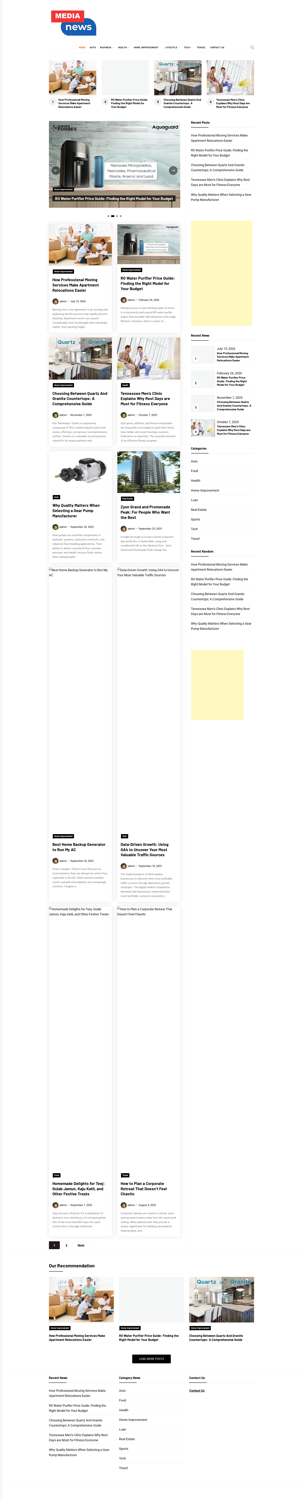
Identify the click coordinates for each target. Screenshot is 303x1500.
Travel (201, 47)
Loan (194, 500)
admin (63, 301)
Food (56, 1175)
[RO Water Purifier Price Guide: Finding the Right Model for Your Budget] (151, 1299)
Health (122, 47)
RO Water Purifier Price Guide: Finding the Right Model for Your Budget (129, 103)
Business (105, 47)
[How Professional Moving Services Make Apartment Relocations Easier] (81, 1299)
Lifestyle (171, 47)
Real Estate (127, 498)
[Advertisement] (221, 273)
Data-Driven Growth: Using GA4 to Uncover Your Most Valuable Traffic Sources (145, 849)
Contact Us (217, 47)
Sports (195, 519)
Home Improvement (146, 47)
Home (82, 47)
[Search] (252, 47)
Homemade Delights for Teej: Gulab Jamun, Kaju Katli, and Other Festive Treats (78, 1188)
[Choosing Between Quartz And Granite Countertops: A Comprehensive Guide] (221, 1299)
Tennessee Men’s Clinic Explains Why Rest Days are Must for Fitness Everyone (233, 103)
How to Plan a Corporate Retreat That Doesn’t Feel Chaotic (144, 1188)
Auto (93, 47)
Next (81, 1245)
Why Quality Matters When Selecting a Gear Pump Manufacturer (76, 510)
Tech (187, 47)
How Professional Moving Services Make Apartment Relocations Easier (74, 103)
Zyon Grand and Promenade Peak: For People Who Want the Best (145, 512)
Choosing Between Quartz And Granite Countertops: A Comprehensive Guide (182, 103)
